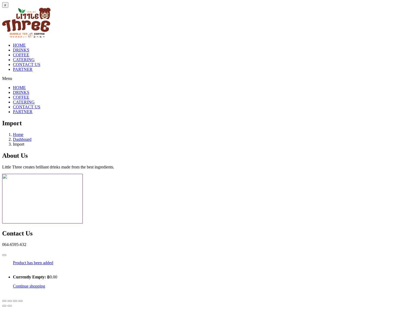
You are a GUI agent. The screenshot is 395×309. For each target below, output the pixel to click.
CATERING (24, 59)
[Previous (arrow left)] (4, 306)
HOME (19, 45)
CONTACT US (26, 64)
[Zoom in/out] (4, 301)
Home (18, 134)
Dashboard (22, 139)
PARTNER (23, 69)
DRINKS (21, 50)
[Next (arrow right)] (10, 306)
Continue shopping (29, 286)
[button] (197, 78)
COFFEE (21, 55)
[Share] (15, 301)
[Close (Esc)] (20, 301)
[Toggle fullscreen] (10, 301)
